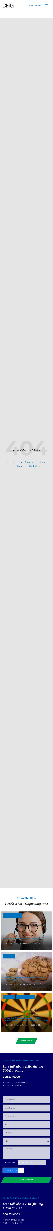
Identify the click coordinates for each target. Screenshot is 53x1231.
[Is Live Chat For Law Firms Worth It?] (26, 930)
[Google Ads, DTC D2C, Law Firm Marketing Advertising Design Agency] (8, 5)
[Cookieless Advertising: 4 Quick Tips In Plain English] (26, 971)
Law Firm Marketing (12, 915)
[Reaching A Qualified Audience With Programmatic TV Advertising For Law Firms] (26, 1012)
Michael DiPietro (12, 943)
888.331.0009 (35, 6)
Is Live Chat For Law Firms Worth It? (22, 939)
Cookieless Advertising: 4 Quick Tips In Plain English (24, 978)
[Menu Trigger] (46, 5)
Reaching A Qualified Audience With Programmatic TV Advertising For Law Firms (26, 1019)
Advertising (9, 956)
